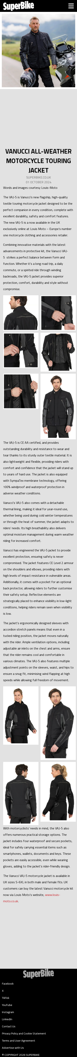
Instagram (8, 1012)
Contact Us (8, 1026)
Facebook (8, 983)
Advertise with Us (13, 1048)
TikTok (5, 998)
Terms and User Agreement (18, 1040)
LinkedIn (7, 1019)
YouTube (7, 1005)
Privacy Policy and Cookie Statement (24, 1033)
